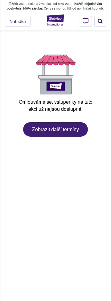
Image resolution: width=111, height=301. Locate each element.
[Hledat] (100, 21)
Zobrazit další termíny (55, 129)
